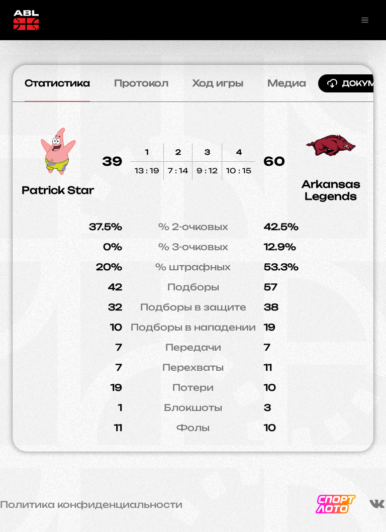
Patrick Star (58, 190)
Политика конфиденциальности (91, 504)
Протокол (141, 82)
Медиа (286, 82)
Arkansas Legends (331, 190)
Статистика (57, 82)
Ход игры (217, 82)
